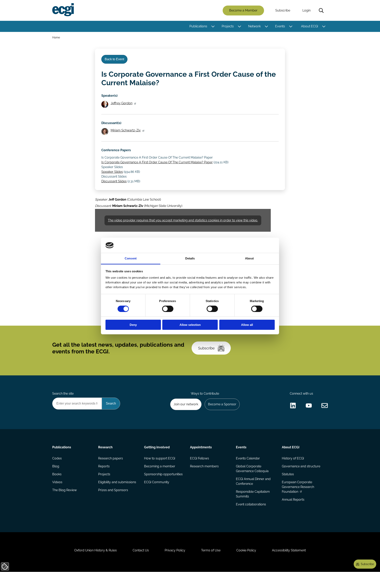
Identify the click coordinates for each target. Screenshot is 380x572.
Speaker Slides (112, 172)
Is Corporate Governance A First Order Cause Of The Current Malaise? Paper (157, 162)
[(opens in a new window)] (293, 405)
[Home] (63, 9)
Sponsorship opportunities (163, 474)
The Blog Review (64, 490)
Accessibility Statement (289, 550)
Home (56, 37)
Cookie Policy (246, 550)
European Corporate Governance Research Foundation (298, 487)
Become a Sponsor (222, 404)
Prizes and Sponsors (113, 490)
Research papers (110, 458)
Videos (57, 482)
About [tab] (249, 258)
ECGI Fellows (199, 458)
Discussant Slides (114, 181)
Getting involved (157, 447)
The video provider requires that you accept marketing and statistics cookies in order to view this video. (183, 220)
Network (254, 26)
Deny (133, 324)
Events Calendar (248, 458)
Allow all (247, 324)
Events (280, 26)
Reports (104, 466)
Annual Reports (293, 499)
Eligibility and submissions (117, 482)
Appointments (201, 447)
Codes (57, 458)
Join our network (186, 404)
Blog (55, 466)
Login (306, 10)
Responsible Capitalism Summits (253, 494)
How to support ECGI (159, 458)
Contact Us (141, 550)
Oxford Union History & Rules (95, 550)
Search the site (63, 393)
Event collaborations (251, 504)
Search (321, 10)
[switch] (167, 309)
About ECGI (309, 26)
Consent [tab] (131, 258)
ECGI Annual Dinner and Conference (253, 481)
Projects (228, 26)
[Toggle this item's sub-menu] (212, 26)
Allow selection (190, 324)
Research (105, 447)
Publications (198, 26)
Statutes (288, 474)
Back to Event (114, 59)
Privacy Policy (175, 550)
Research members (204, 466)
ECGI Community (156, 482)
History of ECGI (293, 458)
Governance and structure (301, 466)
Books (57, 474)
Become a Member (243, 10)
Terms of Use (210, 550)
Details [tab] (190, 258)
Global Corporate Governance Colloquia (252, 468)
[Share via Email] (324, 405)
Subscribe (282, 10)
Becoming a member (159, 466)
